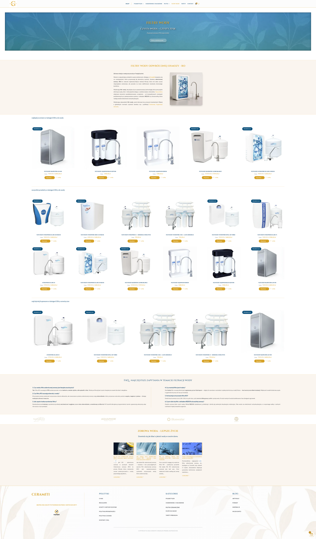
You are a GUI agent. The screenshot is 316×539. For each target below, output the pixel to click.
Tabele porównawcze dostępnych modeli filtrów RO (192, 457)
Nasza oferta (159, 92)
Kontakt (190, 3)
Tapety (183, 3)
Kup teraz (48, 177)
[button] (200, 461)
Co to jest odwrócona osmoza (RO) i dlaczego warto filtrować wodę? (123, 458)
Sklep (127, 3)
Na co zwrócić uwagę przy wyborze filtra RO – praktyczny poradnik (169, 458)
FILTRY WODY (176, 3)
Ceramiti (152, 77)
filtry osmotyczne (157, 40)
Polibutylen (138, 3)
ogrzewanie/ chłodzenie (154, 3)
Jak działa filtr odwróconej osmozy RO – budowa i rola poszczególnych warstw (146, 458)
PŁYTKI (166, 3)
